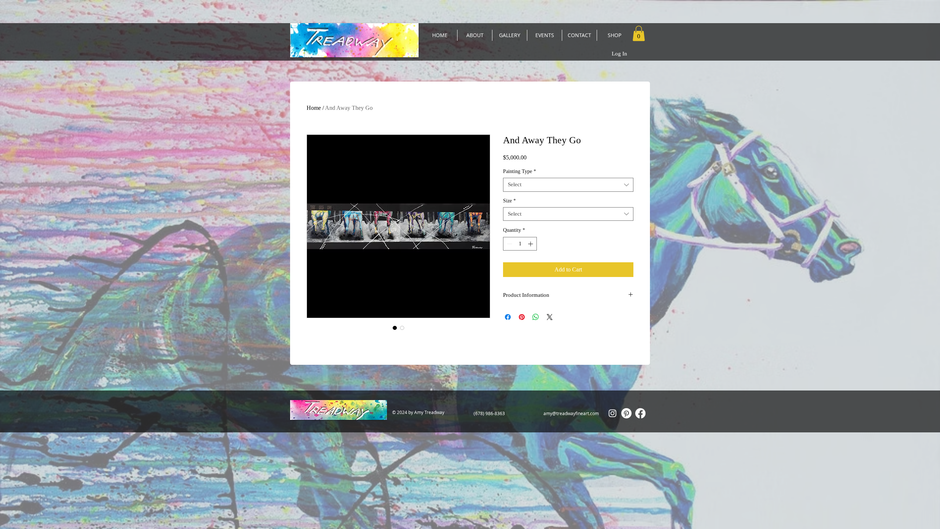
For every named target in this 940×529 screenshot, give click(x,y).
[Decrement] (508, 243)
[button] (638, 33)
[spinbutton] (520, 243)
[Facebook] (640, 413)
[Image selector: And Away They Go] (394, 327)
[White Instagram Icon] (612, 413)
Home (314, 108)
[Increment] (531, 243)
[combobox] (568, 185)
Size (509, 201)
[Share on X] (549, 317)
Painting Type (519, 171)
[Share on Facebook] (507, 317)
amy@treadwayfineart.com (571, 413)
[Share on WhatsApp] (535, 317)
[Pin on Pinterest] (521, 317)
